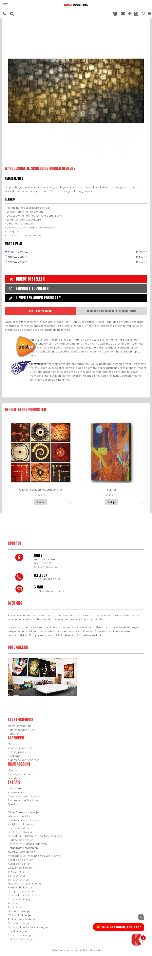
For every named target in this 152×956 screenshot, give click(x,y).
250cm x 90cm (77, 252)
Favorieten (15, 778)
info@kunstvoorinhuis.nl (48, 591)
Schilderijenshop (18, 879)
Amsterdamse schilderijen (25, 895)
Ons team (14, 788)
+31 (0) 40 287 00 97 (46, 579)
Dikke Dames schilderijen (24, 812)
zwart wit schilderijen (21, 852)
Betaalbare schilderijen (23, 848)
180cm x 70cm (77, 257)
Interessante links (19, 816)
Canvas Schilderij (19, 899)
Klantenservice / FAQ (22, 730)
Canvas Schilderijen (20, 935)
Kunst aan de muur (20, 859)
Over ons (14, 744)
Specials (13, 804)
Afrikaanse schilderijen (22, 919)
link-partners (16, 871)
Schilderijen (15, 907)
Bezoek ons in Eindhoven (24, 800)
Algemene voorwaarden (23, 760)
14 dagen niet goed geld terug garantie (111, 311)
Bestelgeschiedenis (20, 774)
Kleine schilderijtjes (20, 887)
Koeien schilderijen (20, 828)
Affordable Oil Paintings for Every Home (34, 856)
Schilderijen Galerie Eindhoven (27, 844)
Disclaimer (14, 756)
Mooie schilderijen (19, 911)
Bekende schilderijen (21, 939)
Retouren (14, 733)
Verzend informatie (20, 748)
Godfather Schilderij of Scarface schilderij (35, 836)
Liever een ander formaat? (38, 298)
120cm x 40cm (77, 262)
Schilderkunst (16, 875)
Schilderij (13, 903)
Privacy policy (17, 752)
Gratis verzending (40, 311)
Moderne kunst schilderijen (25, 883)
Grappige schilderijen (21, 891)
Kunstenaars (16, 792)
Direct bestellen (30, 279)
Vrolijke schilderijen (20, 824)
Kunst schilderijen (19, 863)
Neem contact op (19, 726)
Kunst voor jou (17, 931)
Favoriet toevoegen (32, 288)
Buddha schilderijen (20, 840)
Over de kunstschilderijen (24, 796)
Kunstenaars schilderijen (24, 820)
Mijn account (16, 770)
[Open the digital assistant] (136, 939)
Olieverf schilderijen (20, 867)
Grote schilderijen (19, 923)
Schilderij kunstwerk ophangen (28, 927)
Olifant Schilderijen (20, 915)
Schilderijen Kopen (20, 832)
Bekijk (40, 502)
